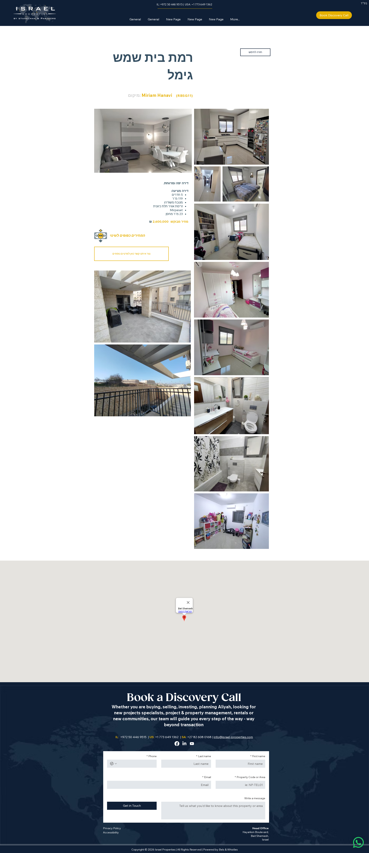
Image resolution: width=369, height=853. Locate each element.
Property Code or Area (250, 777)
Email (206, 777)
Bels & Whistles (228, 849)
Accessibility (111, 832)
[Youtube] (191, 743)
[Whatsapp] (358, 842)
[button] (131, 254)
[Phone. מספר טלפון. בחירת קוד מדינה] (113, 763)
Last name (203, 756)
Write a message (254, 798)
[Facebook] (177, 743)
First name (257, 756)
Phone (152, 756)
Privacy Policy (112, 828)
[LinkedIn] (184, 743)
